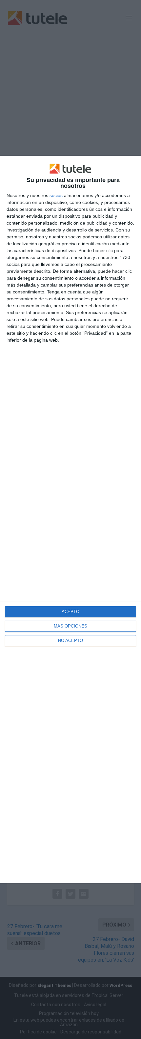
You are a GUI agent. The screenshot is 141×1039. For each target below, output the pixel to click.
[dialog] (70, 519)
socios (56, 195)
